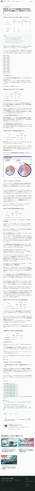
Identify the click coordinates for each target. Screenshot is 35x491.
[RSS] (33, 1)
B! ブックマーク (16, 413)
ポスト (11, 413)
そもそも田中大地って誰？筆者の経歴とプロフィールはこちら (14, 404)
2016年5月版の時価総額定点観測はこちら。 (11, 392)
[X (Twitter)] (29, 1)
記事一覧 (9, 1)
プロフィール (13, 1)
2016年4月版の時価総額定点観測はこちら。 (11, 393)
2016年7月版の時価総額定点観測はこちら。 (11, 389)
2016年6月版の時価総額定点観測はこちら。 (11, 390)
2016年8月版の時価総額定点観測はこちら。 (11, 387)
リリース (17, 252)
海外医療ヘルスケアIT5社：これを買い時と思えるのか (13, 42)
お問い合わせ (18, 1)
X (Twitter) (27, 484)
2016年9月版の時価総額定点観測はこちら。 (11, 386)
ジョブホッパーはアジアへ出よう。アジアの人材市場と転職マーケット (15, 406)
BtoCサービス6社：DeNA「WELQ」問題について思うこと (14, 39)
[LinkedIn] (31, 1)
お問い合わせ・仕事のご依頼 (30, 481)
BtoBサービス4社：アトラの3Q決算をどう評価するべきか (14, 38)
